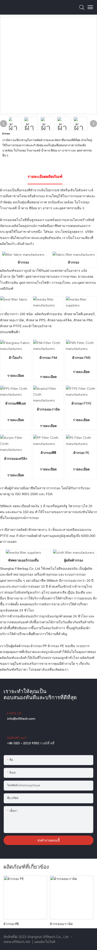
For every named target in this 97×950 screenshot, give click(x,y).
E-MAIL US (14, 713)
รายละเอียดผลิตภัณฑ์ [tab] (45, 177)
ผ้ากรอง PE (11, 924)
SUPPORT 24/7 (17, 738)
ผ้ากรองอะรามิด (61, 924)
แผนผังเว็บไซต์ (44, 942)
